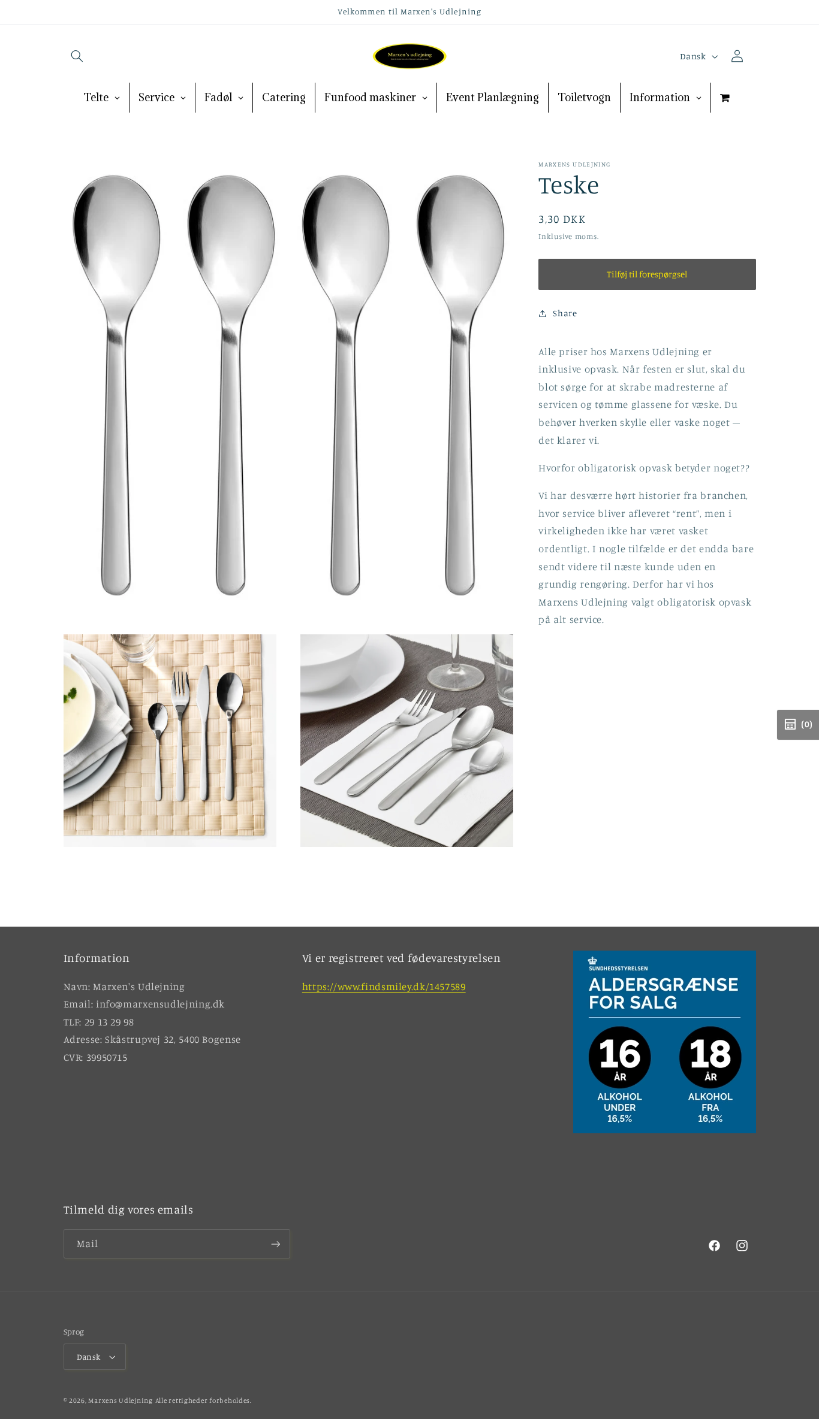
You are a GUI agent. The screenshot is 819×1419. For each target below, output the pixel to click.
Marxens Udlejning (120, 1400)
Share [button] (565, 313)
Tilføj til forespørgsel (647, 274)
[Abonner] (275, 1244)
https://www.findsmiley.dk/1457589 (384, 986)
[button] (77, 56)
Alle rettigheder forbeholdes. (203, 1400)
